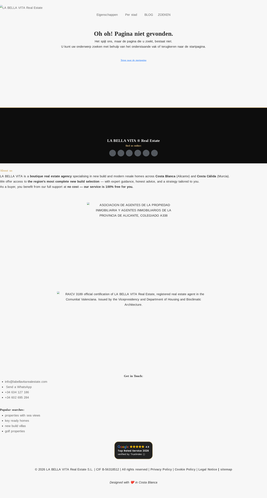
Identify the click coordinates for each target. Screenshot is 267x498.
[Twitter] (121, 153)
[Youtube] (137, 153)
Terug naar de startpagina (133, 60)
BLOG (148, 15)
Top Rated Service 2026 (133, 450)
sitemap (226, 469)
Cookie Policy (185, 469)
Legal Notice (207, 469)
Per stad (131, 15)
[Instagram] (129, 153)
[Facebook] (112, 153)
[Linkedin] (146, 153)
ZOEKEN (164, 15)
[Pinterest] (154, 153)
